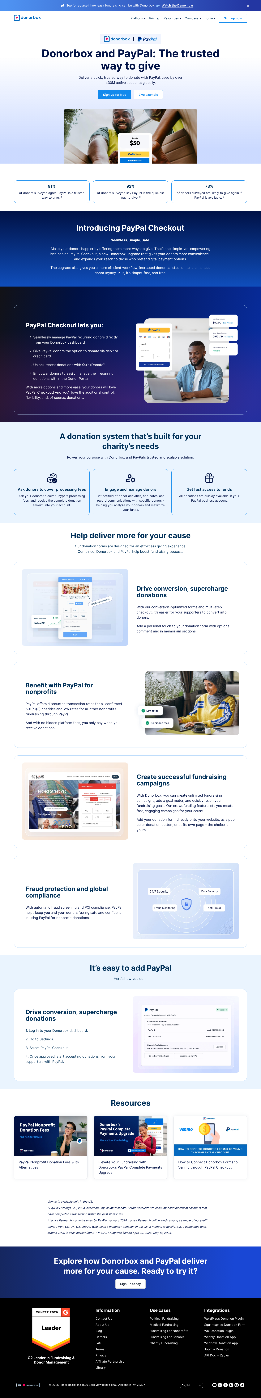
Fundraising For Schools (167, 1337)
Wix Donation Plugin (218, 1331)
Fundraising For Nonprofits (169, 1331)
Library (101, 1367)
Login (209, 18)
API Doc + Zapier (216, 1355)
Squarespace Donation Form (224, 1325)
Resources (171, 18)
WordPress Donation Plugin (224, 1318)
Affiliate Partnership (110, 1361)
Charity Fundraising (164, 1343)
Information (108, 1310)
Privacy (101, 1355)
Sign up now (233, 18)
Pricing (154, 18)
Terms (100, 1349)
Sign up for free (114, 95)
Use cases (160, 1310)
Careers (101, 1337)
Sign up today (130, 1284)
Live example (148, 95)
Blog (99, 1331)
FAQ (98, 1343)
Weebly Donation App (220, 1337)
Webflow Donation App (221, 1343)
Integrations (217, 1310)
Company (192, 18)
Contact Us (104, 1318)
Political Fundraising (164, 1318)
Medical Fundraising (164, 1325)
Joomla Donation (216, 1349)
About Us (102, 1325)
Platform (137, 18)
